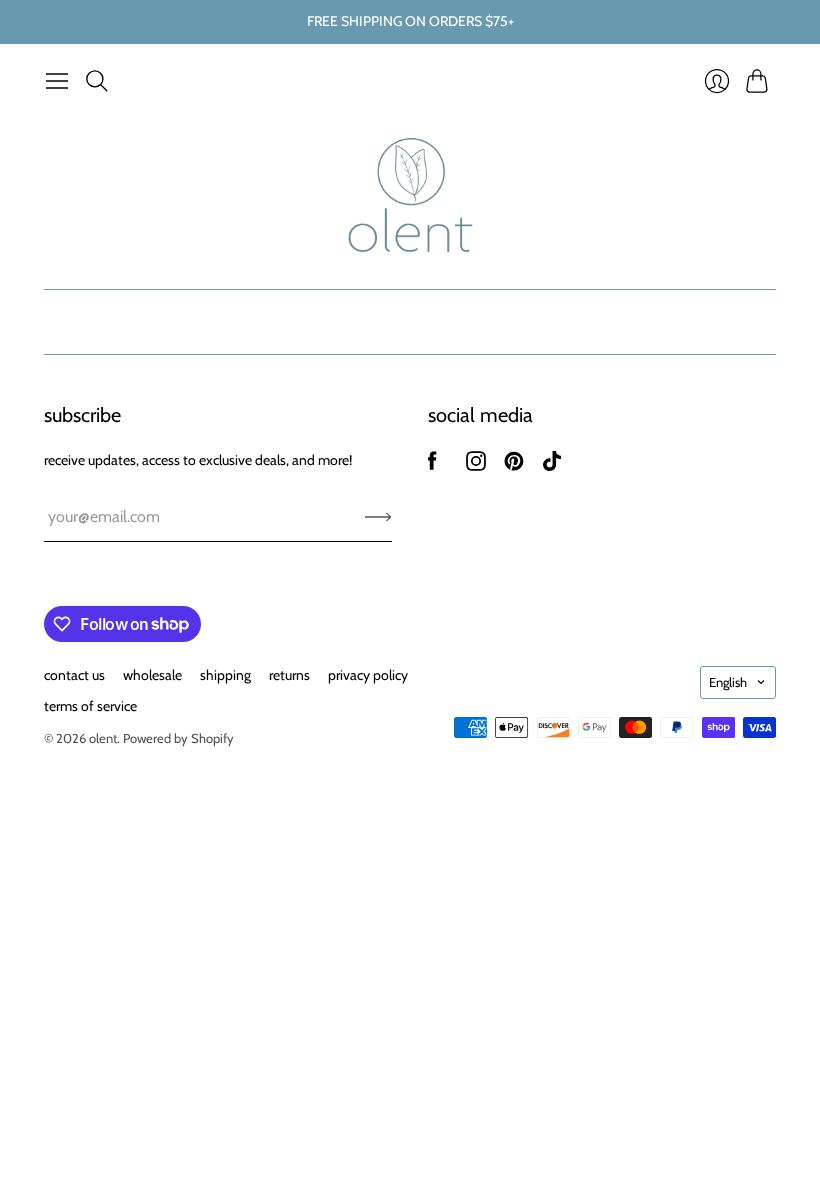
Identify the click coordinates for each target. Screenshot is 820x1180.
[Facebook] (432, 465)
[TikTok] (552, 465)
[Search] (97, 81)
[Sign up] (378, 517)
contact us (74, 675)
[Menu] (57, 81)
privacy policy (368, 675)
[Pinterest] (514, 465)
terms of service (90, 706)
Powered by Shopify (178, 738)
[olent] (410, 194)
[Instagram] (476, 465)
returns (289, 675)
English (728, 682)
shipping (225, 675)
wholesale (152, 675)
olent (103, 738)
